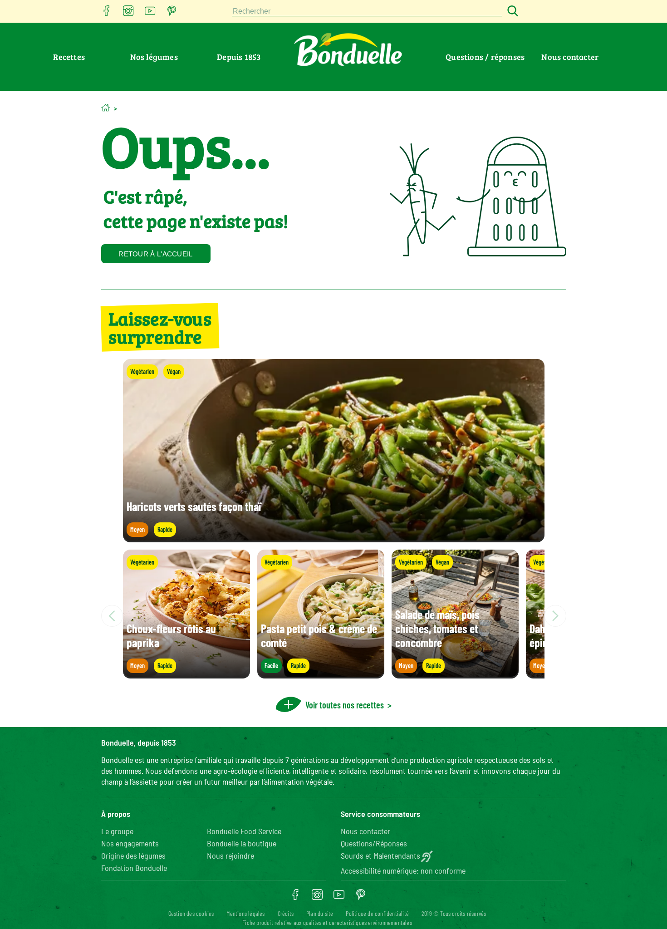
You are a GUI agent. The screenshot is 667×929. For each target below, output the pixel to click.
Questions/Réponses (374, 843)
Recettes (69, 56)
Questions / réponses (485, 56)
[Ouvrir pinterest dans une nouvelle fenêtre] (172, 13)
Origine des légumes (133, 855)
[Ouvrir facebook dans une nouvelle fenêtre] (106, 13)
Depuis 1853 (238, 56)
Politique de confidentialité (377, 913)
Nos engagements (130, 843)
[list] (333, 616)
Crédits (286, 913)
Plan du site (319, 913)
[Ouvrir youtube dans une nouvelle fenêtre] (150, 13)
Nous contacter (569, 56)
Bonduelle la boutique (241, 843)
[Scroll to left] (112, 616)
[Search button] (511, 11)
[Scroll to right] (555, 616)
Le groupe (117, 831)
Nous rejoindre (230, 855)
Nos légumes (154, 56)
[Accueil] (105, 107)
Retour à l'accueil (155, 254)
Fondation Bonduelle (134, 868)
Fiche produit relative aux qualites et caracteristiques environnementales (327, 922)
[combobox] (367, 11)
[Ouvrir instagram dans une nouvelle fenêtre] (128, 13)
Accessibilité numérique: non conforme (403, 870)
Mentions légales (245, 913)
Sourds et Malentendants (380, 855)
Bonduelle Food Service (244, 831)
